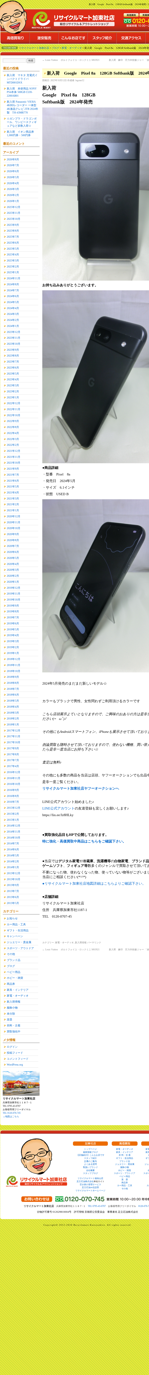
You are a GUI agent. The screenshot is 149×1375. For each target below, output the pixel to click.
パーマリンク (94, 942)
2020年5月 (13, 557)
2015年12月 (13, 807)
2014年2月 (13, 861)
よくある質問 (90, 1164)
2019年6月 (13, 623)
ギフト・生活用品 (18, 930)
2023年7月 (13, 361)
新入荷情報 (81, 942)
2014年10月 (13, 837)
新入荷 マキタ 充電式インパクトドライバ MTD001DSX (22, 79)
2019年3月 (13, 641)
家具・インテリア (18, 989)
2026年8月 (13, 159)
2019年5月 (13, 629)
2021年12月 (13, 450)
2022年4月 (13, 433)
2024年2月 (13, 319)
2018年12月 (13, 659)
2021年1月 (13, 510)
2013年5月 (13, 903)
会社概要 (90, 1170)
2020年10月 (13, 528)
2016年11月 (13, 778)
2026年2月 (13, 195)
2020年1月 (13, 581)
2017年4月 (13, 766)
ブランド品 (13, 960)
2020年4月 (13, 563)
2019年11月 (13, 593)
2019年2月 (13, 647)
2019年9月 (13, 605)
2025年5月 (13, 248)
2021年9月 (13, 468)
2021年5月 (13, 486)
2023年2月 (13, 391)
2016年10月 (13, 783)
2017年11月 (13, 736)
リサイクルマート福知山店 (90, 1178)
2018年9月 (13, 676)
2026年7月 (13, 165)
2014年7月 (13, 843)
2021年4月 (13, 492)
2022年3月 (13, 439)
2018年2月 (13, 718)
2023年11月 (13, 337)
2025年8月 (13, 230)
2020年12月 (13, 516)
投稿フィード (15, 1052)
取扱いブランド (90, 1167)
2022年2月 (13, 444)
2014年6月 (13, 849)
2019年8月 (13, 611)
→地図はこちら (11, 1116)
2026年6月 (13, 171)
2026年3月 (13, 189)
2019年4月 (13, 635)
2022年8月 (13, 427)
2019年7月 (13, 617)
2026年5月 (13, 177)
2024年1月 (13, 325)
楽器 (9, 1019)
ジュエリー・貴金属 (19, 942)
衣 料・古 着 (125, 1155)
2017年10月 (13, 742)
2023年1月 (13, 397)
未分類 (11, 1013)
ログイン (12, 1046)
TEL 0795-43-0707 (97, 1206)
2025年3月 (13, 260)
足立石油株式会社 (85, 1181)
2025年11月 (13, 212)
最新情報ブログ (90, 1152)
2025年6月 (13, 242)
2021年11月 (13, 456)
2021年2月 (13, 504)
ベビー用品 (13, 972)
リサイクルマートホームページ (90, 1190)
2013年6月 (13, 897)
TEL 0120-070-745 (12, 1113)
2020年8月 (13, 540)
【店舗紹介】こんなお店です (90, 1155)
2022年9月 (13, 421)
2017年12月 (13, 730)
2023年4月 (13, 379)
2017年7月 (13, 760)
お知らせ (12, 918)
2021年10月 (13, 462)
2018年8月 (13, 682)
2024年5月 (13, 302)
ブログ (11, 966)
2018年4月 (13, 706)
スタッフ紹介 (90, 1158)
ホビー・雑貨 (15, 977)
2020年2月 (13, 575)
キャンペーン (15, 936)
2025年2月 (13, 266)
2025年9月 (13, 224)
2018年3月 (13, 712)
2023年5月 (13, 373)
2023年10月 (13, 343)
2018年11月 (13, 665)
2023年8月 (13, 355)
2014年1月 (13, 867)
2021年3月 (13, 498)
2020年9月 (13, 534)
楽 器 (124, 1179)
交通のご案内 (90, 1161)
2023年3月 (13, 385)
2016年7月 (13, 801)
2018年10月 (13, 671)
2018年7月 (13, 688)
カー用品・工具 (16, 924)
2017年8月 (13, 754)
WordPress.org (15, 1064)
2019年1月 (13, 653)
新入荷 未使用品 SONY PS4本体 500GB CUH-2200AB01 (21, 92)
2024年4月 (13, 308)
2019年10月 (13, 599)
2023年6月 (13, 367)
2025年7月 (13, 236)
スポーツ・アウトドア (20, 948)
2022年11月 (13, 409)
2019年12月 (13, 587)
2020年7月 (13, 545)
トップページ (90, 1149)
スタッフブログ (90, 1173)
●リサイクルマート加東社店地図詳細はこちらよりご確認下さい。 (94, 883)
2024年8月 (13, 284)
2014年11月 (13, 831)
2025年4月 (13, 254)
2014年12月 (13, 825)
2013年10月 (13, 879)
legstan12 (79, 80)
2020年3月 (13, 569)
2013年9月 (13, 885)
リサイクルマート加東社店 (34, 48)
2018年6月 (13, 694)
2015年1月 (13, 819)
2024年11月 (13, 278)
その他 (11, 954)
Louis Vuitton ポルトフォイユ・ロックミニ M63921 (71, 60)
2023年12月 (13, 331)
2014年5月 (13, 855)
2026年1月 (13, 201)
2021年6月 (13, 480)
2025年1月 (13, 272)
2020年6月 (13, 551)
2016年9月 (13, 789)
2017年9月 (13, 748)
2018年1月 (13, 724)
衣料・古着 (13, 1025)
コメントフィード (18, 1058)
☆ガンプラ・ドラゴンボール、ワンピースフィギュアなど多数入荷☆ (22, 122)
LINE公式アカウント (58, 808)
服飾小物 (12, 1007)
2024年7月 (13, 290)
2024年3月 (13, 313)
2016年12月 (13, 772)
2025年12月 (13, 207)
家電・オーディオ (64, 942)
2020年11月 (13, 522)
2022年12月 (13, 403)
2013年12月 (13, 873)
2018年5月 (13, 700)
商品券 (11, 983)
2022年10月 (13, 415)
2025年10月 (13, 218)
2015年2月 (13, 813)
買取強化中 (13, 1031)
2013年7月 (13, 891)
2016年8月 (13, 796)
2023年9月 (13, 349)
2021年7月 (13, 474)
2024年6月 (13, 296)
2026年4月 (13, 183)
